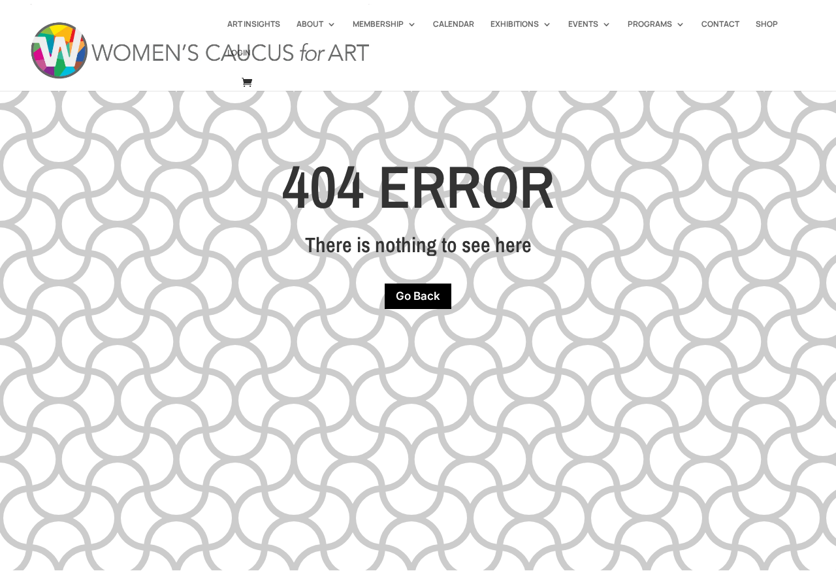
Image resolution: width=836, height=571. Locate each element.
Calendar (453, 24)
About (310, 24)
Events (583, 24)
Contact (720, 24)
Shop (767, 24)
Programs (650, 24)
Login (239, 53)
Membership (378, 24)
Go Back (418, 295)
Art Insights (253, 24)
